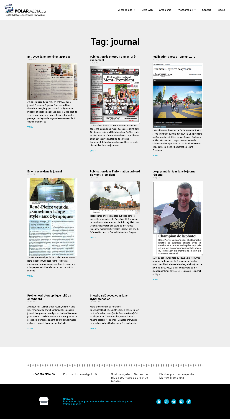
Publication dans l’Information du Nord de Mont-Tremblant (115, 173)
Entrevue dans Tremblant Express (49, 56)
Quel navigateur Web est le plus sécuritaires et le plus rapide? (129, 377)
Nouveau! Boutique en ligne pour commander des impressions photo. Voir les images (98, 402)
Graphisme (165, 9)
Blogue (221, 9)
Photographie (185, 9)
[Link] (188, 401)
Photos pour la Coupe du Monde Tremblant (176, 375)
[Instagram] (166, 401)
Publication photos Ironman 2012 (174, 56)
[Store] (44, 401)
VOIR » (30, 127)
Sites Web (147, 9)
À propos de (125, 9)
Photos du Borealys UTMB (81, 374)
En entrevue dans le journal (44, 171)
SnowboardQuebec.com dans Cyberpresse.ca (109, 297)
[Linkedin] (181, 401)
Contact (206, 9)
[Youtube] (173, 401)
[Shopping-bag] (158, 401)
